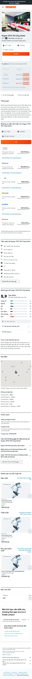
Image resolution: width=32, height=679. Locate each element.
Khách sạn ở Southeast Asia (21, 673)
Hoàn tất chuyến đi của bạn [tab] (11, 619)
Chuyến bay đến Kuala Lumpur (12, 631)
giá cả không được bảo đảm (8, 652)
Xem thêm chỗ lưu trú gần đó (24, 478)
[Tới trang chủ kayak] (11, 7)
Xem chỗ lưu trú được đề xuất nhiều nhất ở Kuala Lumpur (24, 550)
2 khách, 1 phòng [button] (8, 49)
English (17, 3)
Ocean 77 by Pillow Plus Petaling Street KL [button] (12, 571)
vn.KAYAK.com (7, 672)
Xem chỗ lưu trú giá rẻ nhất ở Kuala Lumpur (25, 513)
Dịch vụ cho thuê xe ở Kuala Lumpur (14, 633)
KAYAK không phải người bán (10, 657)
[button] (30, 2)
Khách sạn (14, 672)
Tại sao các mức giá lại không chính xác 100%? (13, 663)
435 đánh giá (18, 38)
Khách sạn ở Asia (22, 672)
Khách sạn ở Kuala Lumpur (11, 636)
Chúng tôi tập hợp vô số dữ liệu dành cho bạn (14, 660)
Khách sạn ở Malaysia (8, 673)
